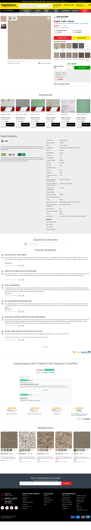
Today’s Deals (84, 11)
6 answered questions (73, 23)
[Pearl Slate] (8, 450)
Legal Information (67, 504)
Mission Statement (27, 502)
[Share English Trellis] (48, 18)
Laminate (75, 10)
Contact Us (25, 497)
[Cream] (77, 450)
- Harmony (62, 453)
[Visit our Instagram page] (16, 507)
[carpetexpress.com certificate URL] (83, 418)
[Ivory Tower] (26, 450)
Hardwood (66, 10)
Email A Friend (20, 60)
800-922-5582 (8, 495)
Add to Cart (82, 67)
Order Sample (81, 37)
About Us (25, 495)
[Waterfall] (29, 450)
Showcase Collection (60, 23)
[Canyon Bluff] (5, 450)
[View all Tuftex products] (13, 18)
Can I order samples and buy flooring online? (18, 301)
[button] (80, 5)
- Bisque (43, 453)
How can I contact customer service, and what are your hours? (23, 331)
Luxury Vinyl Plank (26, 11)
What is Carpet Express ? (12, 285)
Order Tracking (48, 500)
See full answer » (8, 263)
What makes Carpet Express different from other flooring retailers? (25, 317)
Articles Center (80, 497)
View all (45, 346)
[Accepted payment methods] (80, 516)
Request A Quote (81, 495)
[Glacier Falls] (2, 450)
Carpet (37, 10)
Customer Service (68, 494)
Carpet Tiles (46, 11)
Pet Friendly (25, 13)
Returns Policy (66, 500)
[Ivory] (80, 450)
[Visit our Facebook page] (7, 507)
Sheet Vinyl (56, 11)
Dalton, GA (65, 1)
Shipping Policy (66, 497)
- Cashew (78, 453)
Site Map (78, 508)
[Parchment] (83, 450)
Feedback (65, 506)
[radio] (56, 46)
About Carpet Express (30, 494)
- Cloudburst (25, 453)
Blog (77, 505)
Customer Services (81, 510)
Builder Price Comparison (80, 500)
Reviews (24, 508)
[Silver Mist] (23, 450)
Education (25, 506)
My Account (48, 494)
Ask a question (84, 23)
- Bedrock (7, 453)
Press (77, 503)
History (24, 500)
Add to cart (10, 124)
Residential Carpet (15, 13)
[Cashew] (75, 450)
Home (2, 13)
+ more (13, 449)
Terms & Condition (67, 502)
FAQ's (45, 504)
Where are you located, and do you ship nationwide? (20, 271)
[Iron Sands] (10, 450)
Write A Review (11, 60)
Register (46, 495)
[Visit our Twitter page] (11, 507)
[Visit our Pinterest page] (2, 507)
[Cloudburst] (20, 450)
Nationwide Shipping (52, 1)
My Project (47, 502)
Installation (65, 508)
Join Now (66, 483)
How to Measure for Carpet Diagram (15, 254)
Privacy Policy (66, 495)
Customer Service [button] (81, 1)
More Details (57, 33)
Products (25, 504)
